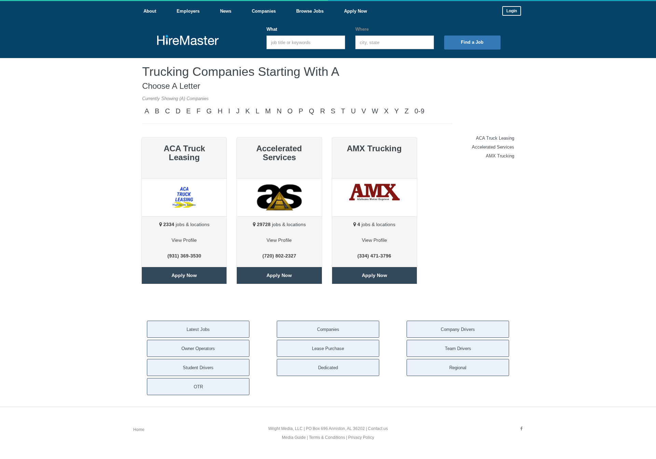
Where (362, 29)
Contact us (378, 428)
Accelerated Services (493, 147)
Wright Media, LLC (285, 428)
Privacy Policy (361, 437)
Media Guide (294, 437)
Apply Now (184, 275)
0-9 (419, 111)
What (271, 29)
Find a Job (472, 42)
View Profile (184, 240)
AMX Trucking (500, 155)
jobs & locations (186, 224)
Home (139, 429)
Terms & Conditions (327, 437)
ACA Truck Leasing (495, 138)
